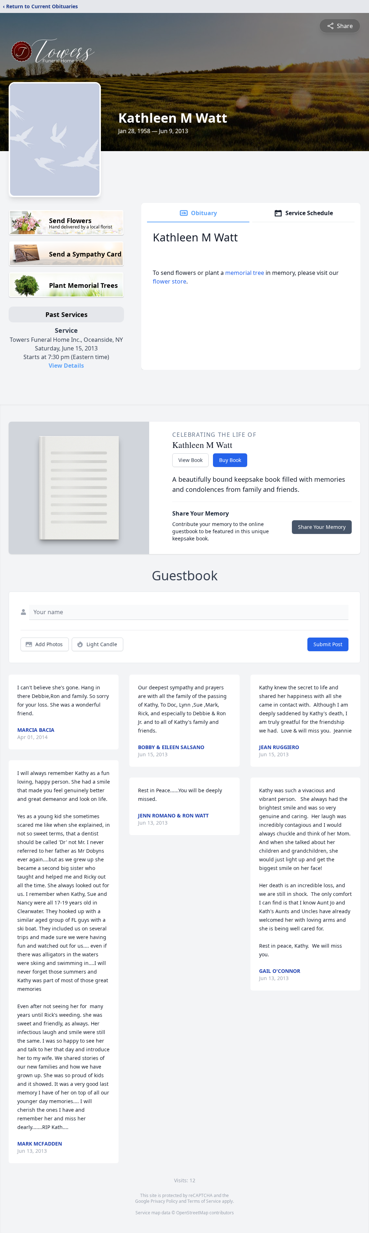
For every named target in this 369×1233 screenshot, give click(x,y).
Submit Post (328, 644)
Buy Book (230, 460)
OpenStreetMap (192, 1213)
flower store (169, 281)
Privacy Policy (164, 1201)
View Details (66, 366)
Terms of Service (204, 1201)
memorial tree (244, 273)
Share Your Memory (322, 526)
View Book (190, 460)
